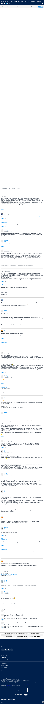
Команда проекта (4, 667)
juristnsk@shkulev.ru (27, 684)
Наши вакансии (4, 668)
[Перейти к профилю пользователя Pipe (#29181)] (2, 214)
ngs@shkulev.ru (14, 683)
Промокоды (39, 1)
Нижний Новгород (4, 659)
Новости (11, 1)
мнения (10, 336)
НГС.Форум (2, 188)
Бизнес (6, 188)
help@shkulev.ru (9, 685)
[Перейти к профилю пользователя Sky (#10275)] (2, 353)
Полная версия (4, 641)
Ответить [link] (2, 209)
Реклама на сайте (4, 665)
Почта (22, 1)
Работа (8, 1)
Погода (15, 1)
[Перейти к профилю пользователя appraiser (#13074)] (2, 581)
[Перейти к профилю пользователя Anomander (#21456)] (2, 528)
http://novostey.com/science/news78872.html (9, 574)
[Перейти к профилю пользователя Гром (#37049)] (2, 331)
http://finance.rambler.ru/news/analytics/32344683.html (11, 391)
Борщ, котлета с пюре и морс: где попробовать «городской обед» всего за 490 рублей (20, 618)
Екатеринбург (3, 657)
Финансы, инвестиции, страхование (14, 188)
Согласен (41, 6)
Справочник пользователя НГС (7, 643)
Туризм (25, 1)
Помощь (3, 670)
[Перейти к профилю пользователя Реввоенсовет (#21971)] (2, 517)
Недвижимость (3, 1)
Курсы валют (33, 1)
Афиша (29, 1)
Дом (19, 1)
